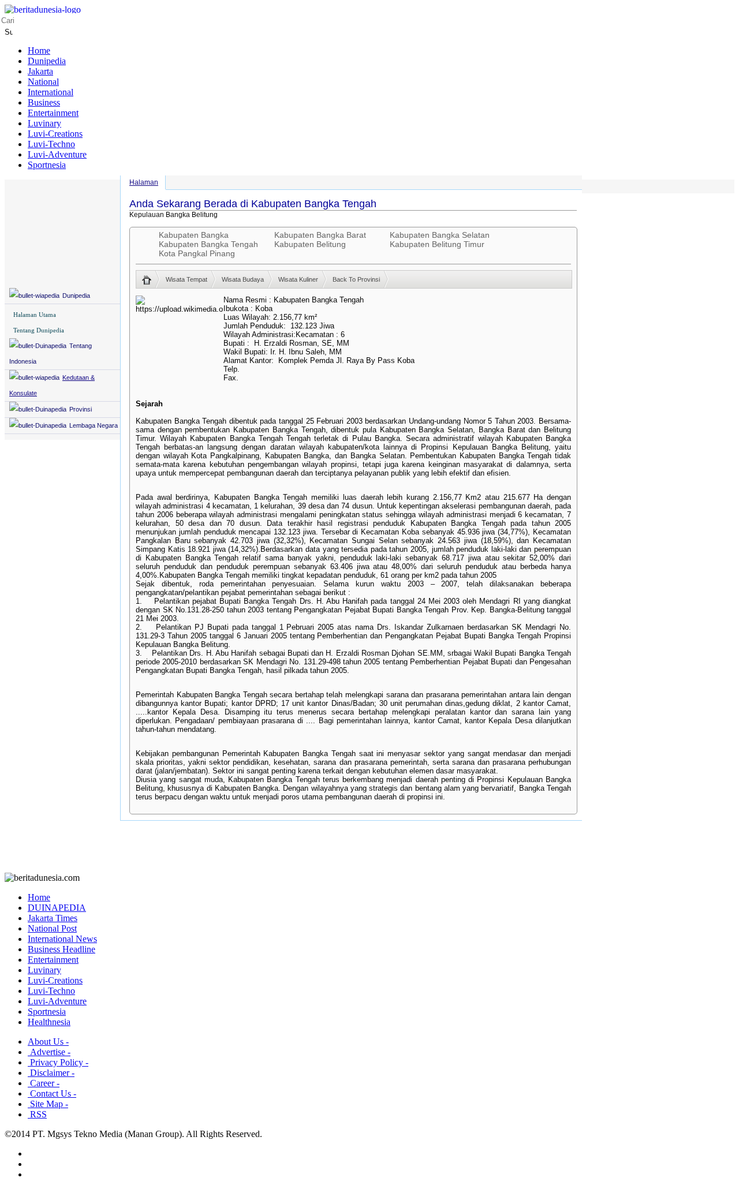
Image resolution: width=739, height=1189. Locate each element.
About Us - (48, 1041)
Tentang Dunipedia (38, 330)
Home (39, 50)
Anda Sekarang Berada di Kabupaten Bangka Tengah (252, 204)
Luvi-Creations (55, 134)
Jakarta (40, 71)
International (50, 92)
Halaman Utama (34, 314)
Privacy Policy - (58, 1062)
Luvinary (44, 123)
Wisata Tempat (186, 279)
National (43, 82)
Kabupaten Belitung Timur (437, 244)
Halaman (143, 182)
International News (62, 939)
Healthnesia (49, 1022)
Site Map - (48, 1104)
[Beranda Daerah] (151, 279)
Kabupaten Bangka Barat (320, 235)
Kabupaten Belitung (310, 244)
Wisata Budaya (243, 279)
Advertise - (49, 1052)
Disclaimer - (51, 1073)
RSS (37, 1114)
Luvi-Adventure (57, 154)
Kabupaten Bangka (194, 235)
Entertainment (53, 113)
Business (44, 102)
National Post (52, 928)
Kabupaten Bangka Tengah (208, 244)
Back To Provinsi (356, 279)
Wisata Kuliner (298, 279)
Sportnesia (47, 165)
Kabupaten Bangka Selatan (440, 235)
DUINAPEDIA (57, 908)
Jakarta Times (52, 918)
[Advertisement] (369, 847)
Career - (43, 1083)
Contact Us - (52, 1093)
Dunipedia (47, 61)
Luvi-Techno (51, 144)
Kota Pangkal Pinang (197, 253)
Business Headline (61, 949)
